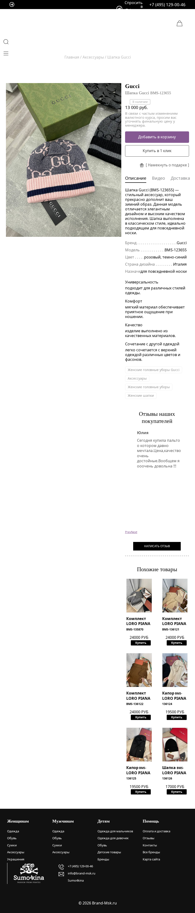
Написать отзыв (157, 546)
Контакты (150, 845)
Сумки (12, 845)
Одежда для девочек (113, 838)
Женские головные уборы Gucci (154, 369)
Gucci (132, 86)
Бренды (103, 859)
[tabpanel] (63, 160)
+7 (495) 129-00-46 (167, 5)
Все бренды (151, 852)
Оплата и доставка (156, 831)
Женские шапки (141, 395)
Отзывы (148, 838)
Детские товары (109, 852)
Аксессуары (137, 378)
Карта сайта (151, 859)
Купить (140, 643)
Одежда (13, 831)
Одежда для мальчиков (115, 831)
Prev (128, 532)
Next (134, 532)
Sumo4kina (76, 880)
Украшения (15, 859)
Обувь (12, 838)
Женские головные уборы (149, 387)
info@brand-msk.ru (81, 873)
